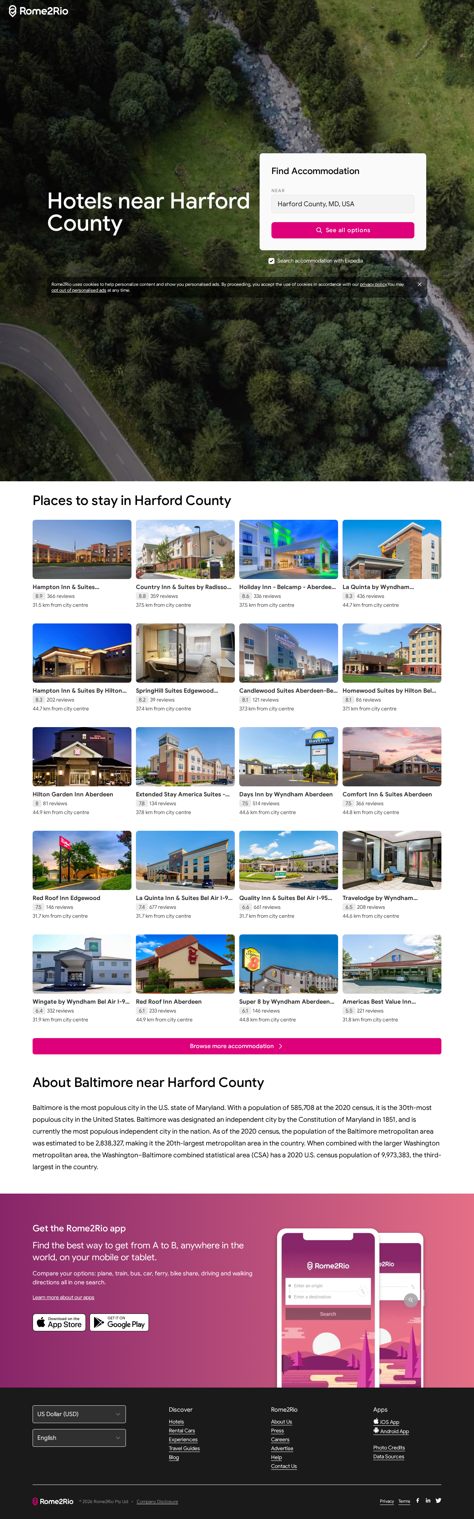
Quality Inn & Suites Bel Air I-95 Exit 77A (283, 901)
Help (276, 1457)
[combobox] (343, 204)
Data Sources (388, 1456)
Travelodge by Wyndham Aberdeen (378, 901)
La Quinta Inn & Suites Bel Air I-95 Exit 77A (183, 901)
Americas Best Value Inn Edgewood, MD (377, 1005)
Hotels (176, 1421)
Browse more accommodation (232, 1046)
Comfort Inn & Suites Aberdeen (387, 794)
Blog (174, 1457)
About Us (281, 1421)
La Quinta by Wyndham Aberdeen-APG (376, 590)
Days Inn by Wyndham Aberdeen (286, 794)
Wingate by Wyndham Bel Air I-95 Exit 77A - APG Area (80, 1005)
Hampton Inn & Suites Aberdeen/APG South (64, 590)
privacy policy (373, 284)
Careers (280, 1439)
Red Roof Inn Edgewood (66, 898)
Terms (404, 1501)
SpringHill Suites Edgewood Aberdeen (175, 694)
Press (277, 1430)
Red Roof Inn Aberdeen (169, 1002)
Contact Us (284, 1466)
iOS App (389, 1422)
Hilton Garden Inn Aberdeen (73, 794)
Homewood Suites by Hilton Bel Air (387, 694)
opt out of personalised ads (78, 290)
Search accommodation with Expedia (320, 260)
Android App (394, 1431)
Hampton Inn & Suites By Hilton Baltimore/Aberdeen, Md (77, 694)
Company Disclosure (157, 1501)
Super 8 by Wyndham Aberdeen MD (284, 1005)
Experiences (183, 1439)
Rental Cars (182, 1430)
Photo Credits (389, 1447)
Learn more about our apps (63, 1297)
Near (278, 190)
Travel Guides (184, 1448)
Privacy (387, 1501)
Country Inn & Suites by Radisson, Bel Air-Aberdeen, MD (184, 590)
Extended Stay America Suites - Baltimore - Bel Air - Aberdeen (180, 798)
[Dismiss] (420, 284)
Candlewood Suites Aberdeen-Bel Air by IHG (287, 694)
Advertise (282, 1448)
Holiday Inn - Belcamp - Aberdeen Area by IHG (287, 590)
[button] (342, 230)
